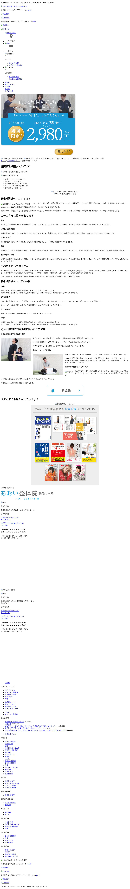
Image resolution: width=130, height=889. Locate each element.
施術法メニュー (10, 706)
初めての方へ (10, 84)
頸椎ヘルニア (10, 754)
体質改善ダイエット (12, 783)
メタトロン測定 (10, 785)
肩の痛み (8, 752)
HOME (7, 82)
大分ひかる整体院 (15, 65)
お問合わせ (9, 91)
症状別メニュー (10, 702)
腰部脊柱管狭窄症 (11, 750)
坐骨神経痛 (9, 744)
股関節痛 (8, 769)
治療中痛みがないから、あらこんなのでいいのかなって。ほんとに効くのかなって (35, 730)
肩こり (7, 759)
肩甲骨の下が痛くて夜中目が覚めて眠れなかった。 (23, 728)
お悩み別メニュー (11, 734)
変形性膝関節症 (10, 741)
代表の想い (9, 696)
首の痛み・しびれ (11, 767)
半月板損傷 (9, 774)
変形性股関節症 (10, 763)
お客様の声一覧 (10, 694)
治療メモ (8, 724)
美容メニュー (10, 704)
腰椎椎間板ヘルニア (12, 748)
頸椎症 (7, 756)
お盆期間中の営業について (14, 722)
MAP (29, 10)
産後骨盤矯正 (10, 781)
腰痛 (6, 765)
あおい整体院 (14, 63)
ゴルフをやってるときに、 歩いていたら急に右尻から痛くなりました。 (31, 726)
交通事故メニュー (11, 708)
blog (6, 698)
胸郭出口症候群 (10, 761)
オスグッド (9, 771)
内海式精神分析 (10, 787)
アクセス (8, 86)
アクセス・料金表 (11, 692)
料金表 (7, 89)
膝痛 (6, 746)
